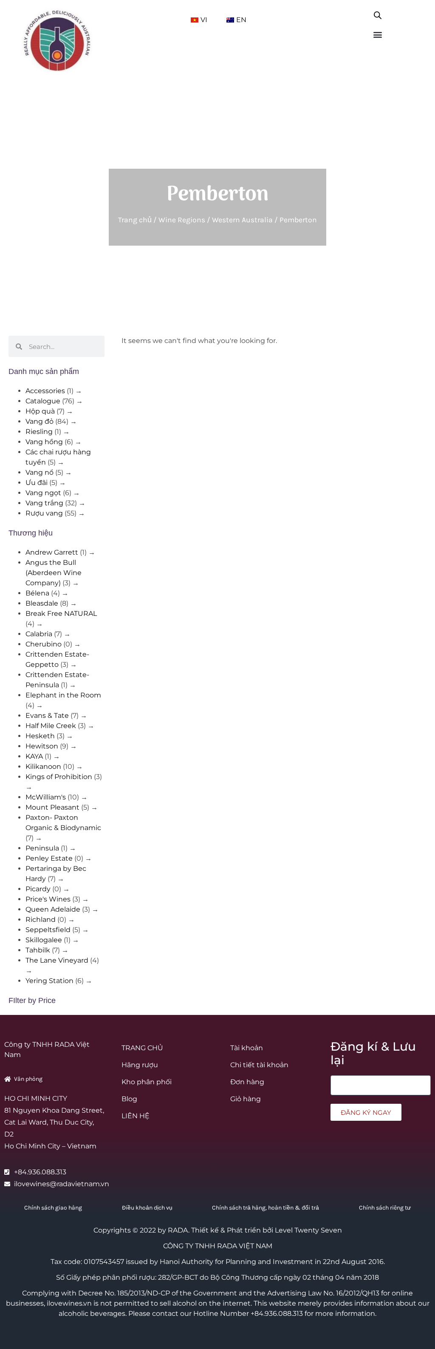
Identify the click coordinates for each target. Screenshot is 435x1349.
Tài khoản (246, 1048)
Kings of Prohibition (58, 777)
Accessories (45, 391)
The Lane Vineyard (56, 960)
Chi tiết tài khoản (259, 1065)
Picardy (38, 889)
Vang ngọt (43, 493)
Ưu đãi (36, 483)
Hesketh (40, 736)
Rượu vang (44, 513)
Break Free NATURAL (61, 613)
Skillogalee (43, 940)
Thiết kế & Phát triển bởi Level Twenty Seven (266, 1230)
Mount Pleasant (52, 807)
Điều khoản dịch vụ (147, 1207)
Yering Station (49, 981)
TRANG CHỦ (142, 1048)
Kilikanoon (43, 766)
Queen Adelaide (52, 909)
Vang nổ (39, 472)
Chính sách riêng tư (385, 1207)
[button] (377, 34)
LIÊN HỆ (135, 1116)
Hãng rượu (139, 1065)
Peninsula (42, 848)
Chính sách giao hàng (53, 1207)
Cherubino (43, 644)
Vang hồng (44, 442)
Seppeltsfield (48, 930)
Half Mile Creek (50, 726)
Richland (40, 919)
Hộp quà (40, 411)
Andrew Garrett (51, 552)
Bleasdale (41, 603)
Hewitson (41, 746)
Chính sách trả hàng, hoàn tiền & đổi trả (265, 1207)
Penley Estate (49, 858)
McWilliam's (45, 797)
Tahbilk (37, 950)
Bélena (37, 593)
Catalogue (42, 401)
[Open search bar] (377, 14)
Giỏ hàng (245, 1099)
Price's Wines (48, 899)
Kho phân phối (146, 1082)
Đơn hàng (247, 1082)
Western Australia (242, 219)
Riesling (39, 432)
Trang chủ (135, 219)
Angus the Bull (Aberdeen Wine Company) (53, 572)
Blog (129, 1099)
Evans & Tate (47, 715)
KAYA (34, 756)
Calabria (38, 634)
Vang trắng (44, 503)
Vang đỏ (39, 421)
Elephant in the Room (63, 695)
